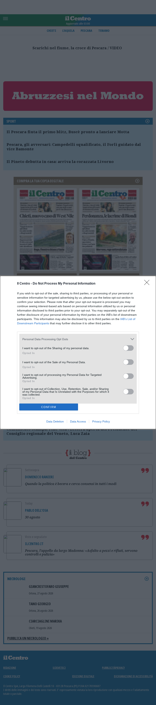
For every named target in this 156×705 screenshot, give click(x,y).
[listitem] (78, 339)
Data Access (78, 421)
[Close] (148, 284)
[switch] (128, 348)
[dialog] (78, 352)
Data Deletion (55, 421)
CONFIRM (48, 407)
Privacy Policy (101, 421)
